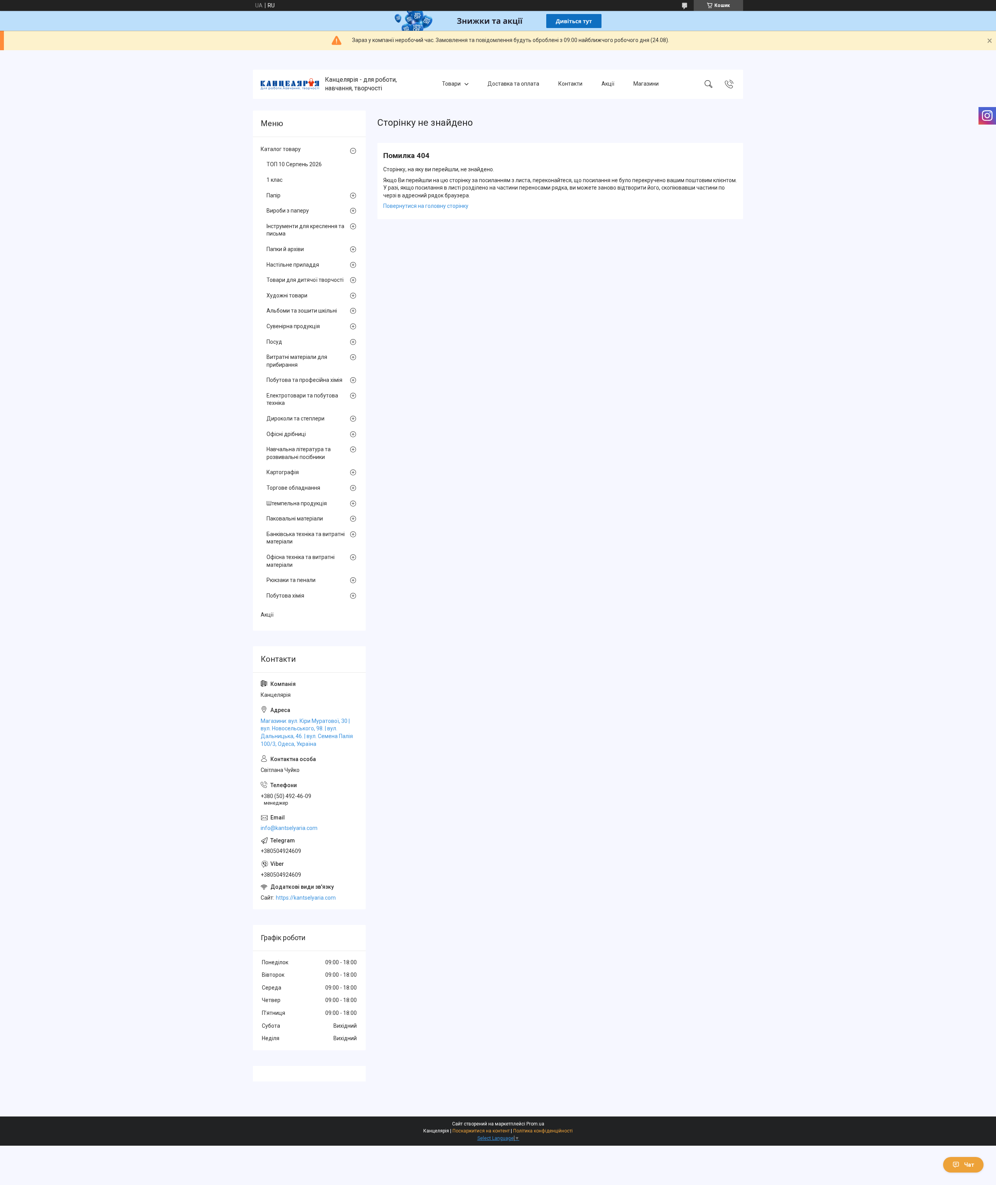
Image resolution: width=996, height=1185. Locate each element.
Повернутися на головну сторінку (425, 206)
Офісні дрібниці (286, 434)
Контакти (570, 84)
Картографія (283, 472)
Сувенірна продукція (293, 326)
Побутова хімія (285, 595)
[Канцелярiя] (290, 84)
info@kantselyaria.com (289, 828)
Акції (607, 84)
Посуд (274, 342)
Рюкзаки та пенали (291, 580)
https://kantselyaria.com (306, 898)
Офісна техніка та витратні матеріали (301, 561)
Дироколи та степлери (295, 418)
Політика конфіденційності (543, 1131)
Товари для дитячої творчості (305, 280)
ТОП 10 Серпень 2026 (294, 164)
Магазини (646, 84)
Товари (451, 84)
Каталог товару (281, 149)
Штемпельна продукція (297, 503)
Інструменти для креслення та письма (305, 230)
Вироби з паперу (288, 210)
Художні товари (287, 295)
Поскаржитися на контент (481, 1131)
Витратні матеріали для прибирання (297, 361)
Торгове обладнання (293, 488)
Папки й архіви (285, 249)
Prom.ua (535, 1124)
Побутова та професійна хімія (304, 380)
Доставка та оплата (513, 84)
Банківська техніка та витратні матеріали (306, 538)
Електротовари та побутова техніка (302, 399)
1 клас (274, 180)
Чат (969, 1165)
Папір (274, 195)
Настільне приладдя (293, 265)
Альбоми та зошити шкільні (302, 311)
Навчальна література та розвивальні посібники (299, 453)
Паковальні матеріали (295, 518)
